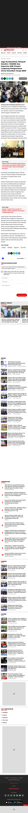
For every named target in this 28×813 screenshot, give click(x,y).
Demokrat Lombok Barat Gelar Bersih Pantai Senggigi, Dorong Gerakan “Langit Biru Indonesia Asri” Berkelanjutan (17, 403)
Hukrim (4, 722)
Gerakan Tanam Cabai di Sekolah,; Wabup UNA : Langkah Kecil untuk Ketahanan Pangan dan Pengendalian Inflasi (17, 427)
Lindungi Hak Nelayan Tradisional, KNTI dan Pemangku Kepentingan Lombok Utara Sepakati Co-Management (17, 388)
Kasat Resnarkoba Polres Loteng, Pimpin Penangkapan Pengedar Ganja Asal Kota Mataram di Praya (16, 676)
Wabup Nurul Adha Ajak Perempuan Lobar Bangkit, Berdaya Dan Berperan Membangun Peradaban (15, 419)
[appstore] (9, 802)
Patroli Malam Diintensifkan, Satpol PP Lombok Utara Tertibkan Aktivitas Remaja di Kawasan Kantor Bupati (16, 660)
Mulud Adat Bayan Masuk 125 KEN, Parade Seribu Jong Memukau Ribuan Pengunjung (16, 435)
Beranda (3, 58)
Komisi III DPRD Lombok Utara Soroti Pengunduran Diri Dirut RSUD (15, 554)
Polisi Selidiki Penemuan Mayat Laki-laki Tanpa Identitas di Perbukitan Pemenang (17, 628)
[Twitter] (5, 78)
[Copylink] (12, 78)
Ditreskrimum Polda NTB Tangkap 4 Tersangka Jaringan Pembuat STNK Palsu (17, 636)
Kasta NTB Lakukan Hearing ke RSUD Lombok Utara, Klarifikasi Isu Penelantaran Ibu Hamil (15, 502)
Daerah (8, 58)
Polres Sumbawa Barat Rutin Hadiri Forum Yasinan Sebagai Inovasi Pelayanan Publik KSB (16, 442)
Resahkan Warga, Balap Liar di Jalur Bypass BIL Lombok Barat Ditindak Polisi (17, 667)
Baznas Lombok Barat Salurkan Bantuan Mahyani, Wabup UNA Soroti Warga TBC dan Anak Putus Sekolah (11, 321)
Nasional (16, 247)
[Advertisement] (14, 341)
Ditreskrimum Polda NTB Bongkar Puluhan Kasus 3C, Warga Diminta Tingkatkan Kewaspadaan (15, 652)
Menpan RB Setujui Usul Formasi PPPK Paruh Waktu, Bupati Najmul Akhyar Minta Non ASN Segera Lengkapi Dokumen (16, 540)
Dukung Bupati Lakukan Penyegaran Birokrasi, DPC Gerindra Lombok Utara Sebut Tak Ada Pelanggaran (16, 494)
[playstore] (18, 802)
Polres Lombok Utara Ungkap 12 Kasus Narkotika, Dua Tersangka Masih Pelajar (17, 620)
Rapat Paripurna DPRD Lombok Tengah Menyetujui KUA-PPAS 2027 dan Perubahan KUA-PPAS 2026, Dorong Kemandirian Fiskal (17, 411)
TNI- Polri (23, 247)
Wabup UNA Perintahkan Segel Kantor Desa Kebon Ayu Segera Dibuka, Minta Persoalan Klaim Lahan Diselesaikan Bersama (13, 166)
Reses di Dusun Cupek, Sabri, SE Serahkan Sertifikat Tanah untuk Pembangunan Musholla (14, 517)
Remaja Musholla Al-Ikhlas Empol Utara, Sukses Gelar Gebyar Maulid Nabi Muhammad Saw (14, 524)
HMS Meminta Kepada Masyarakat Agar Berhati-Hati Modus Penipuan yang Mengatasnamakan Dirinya (16, 364)
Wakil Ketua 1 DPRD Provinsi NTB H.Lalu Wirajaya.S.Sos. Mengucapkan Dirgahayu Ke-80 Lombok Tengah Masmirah (15, 548)
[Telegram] (10, 78)
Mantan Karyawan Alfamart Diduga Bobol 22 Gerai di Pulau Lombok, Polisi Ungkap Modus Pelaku (17, 644)
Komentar (23, 78)
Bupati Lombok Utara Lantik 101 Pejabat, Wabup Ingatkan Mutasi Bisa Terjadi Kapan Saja (13, 210)
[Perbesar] (14, 101)
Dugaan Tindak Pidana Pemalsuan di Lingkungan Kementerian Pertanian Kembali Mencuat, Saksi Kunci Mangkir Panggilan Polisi (16, 533)
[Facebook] (2, 78)
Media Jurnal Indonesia (7, 73)
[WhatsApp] (7, 78)
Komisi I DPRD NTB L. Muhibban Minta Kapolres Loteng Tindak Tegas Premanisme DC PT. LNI (15, 509)
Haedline (10, 247)
